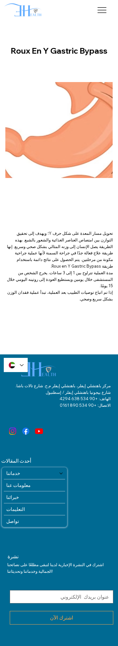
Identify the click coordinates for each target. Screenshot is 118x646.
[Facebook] (26, 431)
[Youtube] (39, 431)
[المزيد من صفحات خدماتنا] (61, 473)
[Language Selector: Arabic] (16, 365)
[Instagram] (12, 431)
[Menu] (102, 10)
